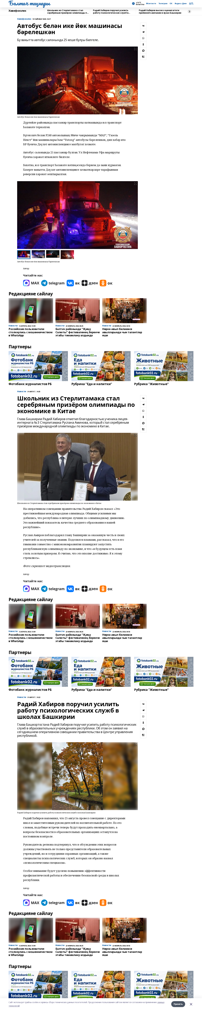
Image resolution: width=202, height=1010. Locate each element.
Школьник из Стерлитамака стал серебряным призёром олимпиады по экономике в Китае (67, 11)
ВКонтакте (151, 3)
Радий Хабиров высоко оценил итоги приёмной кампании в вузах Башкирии (160, 11)
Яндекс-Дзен (181, 3)
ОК (171, 3)
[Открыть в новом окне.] (31, 283)
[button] (134, 215)
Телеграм (163, 3)
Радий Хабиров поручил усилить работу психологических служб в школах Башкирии (110, 11)
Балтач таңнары (29, 3)
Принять (178, 1004)
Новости (21, 391)
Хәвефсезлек (17, 10)
